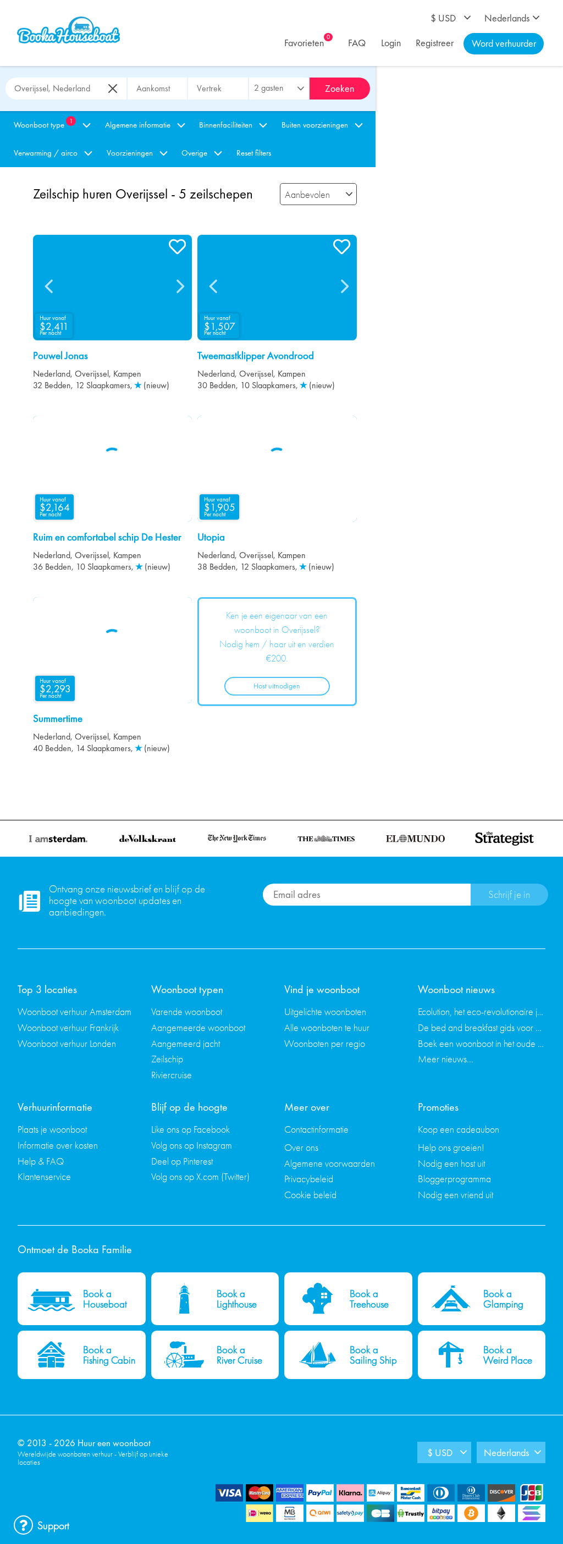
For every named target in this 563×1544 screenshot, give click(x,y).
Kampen (127, 373)
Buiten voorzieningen (315, 124)
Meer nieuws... (445, 1058)
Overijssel (92, 373)
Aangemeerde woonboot (198, 1027)
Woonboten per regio (324, 1043)
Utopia (211, 537)
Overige (194, 152)
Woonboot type (43, 123)
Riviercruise (171, 1074)
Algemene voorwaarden (329, 1163)
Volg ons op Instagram (191, 1145)
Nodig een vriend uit (455, 1194)
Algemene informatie (137, 124)
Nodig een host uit (451, 1163)
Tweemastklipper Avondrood (255, 355)
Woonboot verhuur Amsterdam (74, 1011)
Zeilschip (167, 1058)
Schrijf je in (509, 894)
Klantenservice (44, 1176)
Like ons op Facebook (190, 1129)
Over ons (301, 1147)
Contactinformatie (316, 1129)
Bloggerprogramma (454, 1178)
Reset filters (253, 152)
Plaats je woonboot (52, 1129)
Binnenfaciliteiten (225, 124)
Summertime (57, 718)
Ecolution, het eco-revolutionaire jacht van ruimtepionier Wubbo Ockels (482, 1011)
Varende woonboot (186, 1011)
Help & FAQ (41, 1161)
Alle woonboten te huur (326, 1027)
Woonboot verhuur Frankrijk (68, 1027)
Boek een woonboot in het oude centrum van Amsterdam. (482, 1043)
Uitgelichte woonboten (325, 1011)
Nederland (51, 373)
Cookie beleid (310, 1194)
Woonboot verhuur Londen (67, 1043)
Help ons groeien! (451, 1147)
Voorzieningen (130, 152)
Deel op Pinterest (182, 1161)
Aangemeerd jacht (185, 1043)
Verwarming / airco (46, 152)
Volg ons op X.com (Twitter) (200, 1176)
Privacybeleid (308, 1178)
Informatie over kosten (58, 1145)
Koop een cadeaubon (458, 1129)
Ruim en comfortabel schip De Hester (107, 537)
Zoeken (339, 88)
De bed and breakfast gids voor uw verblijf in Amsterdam (482, 1027)
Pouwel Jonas (60, 355)
